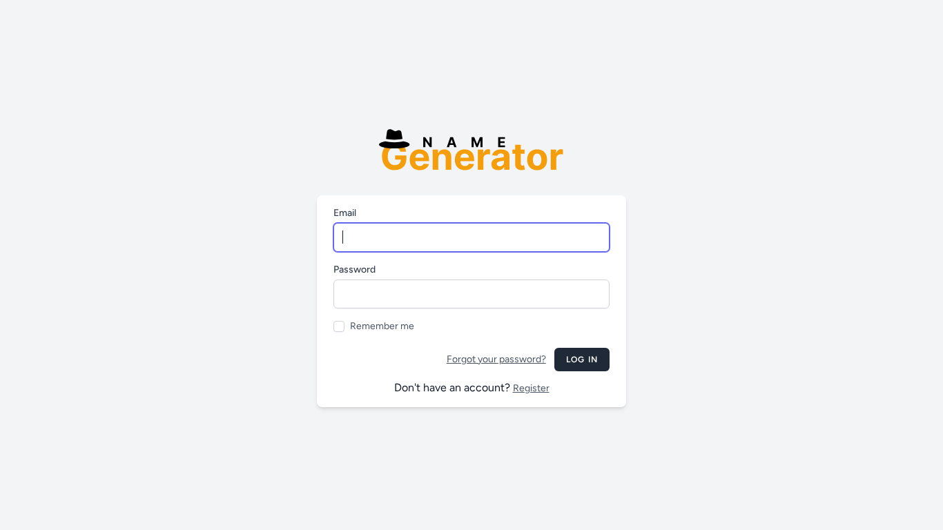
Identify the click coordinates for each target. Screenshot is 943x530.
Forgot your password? (496, 359)
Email (344, 213)
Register (531, 388)
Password (354, 269)
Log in (582, 359)
